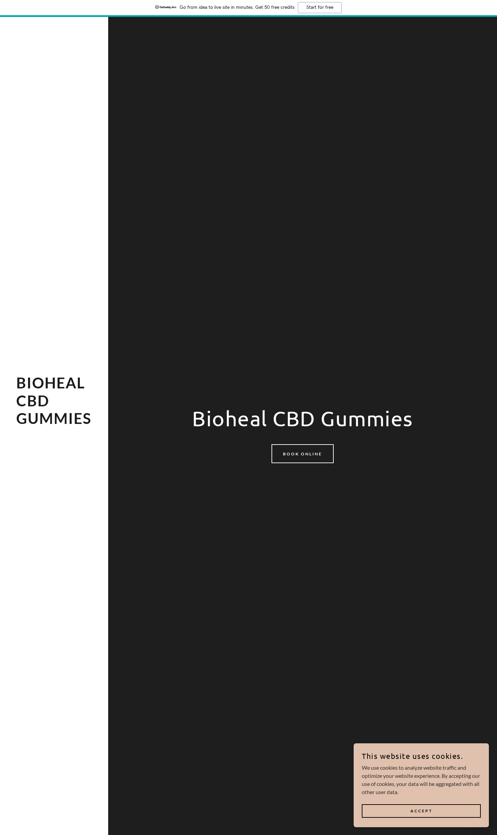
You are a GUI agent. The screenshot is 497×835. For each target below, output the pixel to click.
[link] (54, 422)
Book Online (302, 453)
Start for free (319, 7)
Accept (421, 810)
